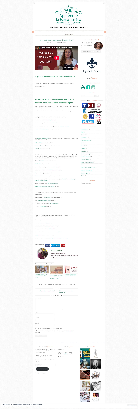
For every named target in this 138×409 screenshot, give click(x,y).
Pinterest (63, 245)
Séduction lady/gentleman (86, 170)
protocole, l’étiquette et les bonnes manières (59, 238)
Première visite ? (73, 31)
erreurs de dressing (40, 161)
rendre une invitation (52, 229)
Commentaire (38, 298)
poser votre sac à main (53, 203)
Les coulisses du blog (85, 154)
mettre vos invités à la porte (45, 223)
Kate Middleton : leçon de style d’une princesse (44, 186)
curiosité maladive (50, 226)
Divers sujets (83, 137)
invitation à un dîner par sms (42, 129)
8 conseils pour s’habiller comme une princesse (51, 170)
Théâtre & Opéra (84, 173)
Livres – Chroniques (85, 159)
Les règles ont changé (85, 156)
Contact (40, 31)
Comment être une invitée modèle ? (47, 291)
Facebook (47, 245)
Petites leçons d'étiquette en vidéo (88, 167)
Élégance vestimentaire (86, 140)
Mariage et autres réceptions (87, 162)
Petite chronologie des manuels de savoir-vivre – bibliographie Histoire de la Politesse (56, 277)
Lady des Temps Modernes (49, 120)
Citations (83, 134)
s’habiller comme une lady (52, 183)
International (83, 151)
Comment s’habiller (39, 176)
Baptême (83, 132)
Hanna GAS (49, 42)
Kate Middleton (38, 164)
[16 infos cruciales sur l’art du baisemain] (95, 386)
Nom (36, 312)
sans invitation (59, 232)
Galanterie (83, 148)
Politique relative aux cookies (35, 406)
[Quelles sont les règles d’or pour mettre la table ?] (85, 397)
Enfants (82, 143)
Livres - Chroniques (54, 284)
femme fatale (43, 206)
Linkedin (58, 245)
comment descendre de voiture (44, 200)
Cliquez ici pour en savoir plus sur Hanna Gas (91, 51)
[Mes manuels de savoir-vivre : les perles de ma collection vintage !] (42, 269)
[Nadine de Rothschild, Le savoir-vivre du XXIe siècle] (95, 397)
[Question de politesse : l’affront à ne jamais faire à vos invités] (85, 375)
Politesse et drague (39, 142)
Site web (37, 323)
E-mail (37, 317)
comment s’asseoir (47, 197)
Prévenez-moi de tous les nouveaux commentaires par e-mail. (49, 328)
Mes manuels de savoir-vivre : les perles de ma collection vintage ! (41, 276)
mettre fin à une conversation (63, 126)
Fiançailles (83, 145)
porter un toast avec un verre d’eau (48, 220)
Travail (82, 176)
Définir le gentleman (39, 148)
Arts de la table (84, 129)
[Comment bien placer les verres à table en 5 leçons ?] (85, 386)
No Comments (65, 42)
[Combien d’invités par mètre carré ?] (85, 364)
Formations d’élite (95, 31)
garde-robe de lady (56, 167)
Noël (82, 165)
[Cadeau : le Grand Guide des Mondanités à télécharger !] (71, 269)
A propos (48, 31)
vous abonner (69, 331)
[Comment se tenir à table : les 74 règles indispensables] (95, 375)
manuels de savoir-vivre (69, 284)
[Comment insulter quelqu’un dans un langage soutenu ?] (95, 364)
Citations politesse (39, 145)
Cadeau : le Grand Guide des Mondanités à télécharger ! (70, 275)
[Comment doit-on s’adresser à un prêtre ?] (85, 353)
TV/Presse (84, 31)
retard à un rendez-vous (55, 123)
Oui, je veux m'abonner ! (42, 369)
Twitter (52, 245)
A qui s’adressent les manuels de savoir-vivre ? (56, 40)
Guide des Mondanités (60, 31)
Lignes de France (69, 34)
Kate (36, 173)
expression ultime (39, 235)
